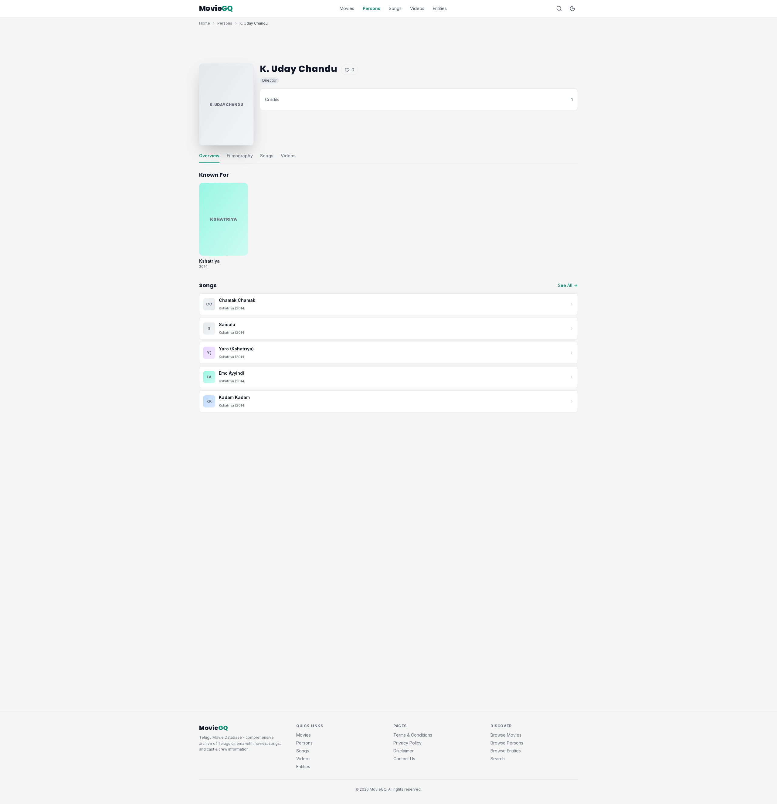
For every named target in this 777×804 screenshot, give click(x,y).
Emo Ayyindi (231, 373)
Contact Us (404, 758)
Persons (371, 8)
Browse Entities (505, 750)
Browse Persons (506, 742)
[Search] (559, 8)
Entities (440, 8)
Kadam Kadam (234, 397)
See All (565, 285)
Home (204, 23)
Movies (347, 8)
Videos (417, 8)
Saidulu (227, 324)
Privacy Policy (407, 742)
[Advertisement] (388, 43)
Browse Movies (505, 735)
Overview (209, 155)
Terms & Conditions (412, 735)
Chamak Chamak (237, 300)
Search (497, 758)
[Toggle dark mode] (572, 8)
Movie (216, 8)
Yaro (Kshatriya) (236, 348)
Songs (395, 8)
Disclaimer (403, 750)
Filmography (240, 155)
